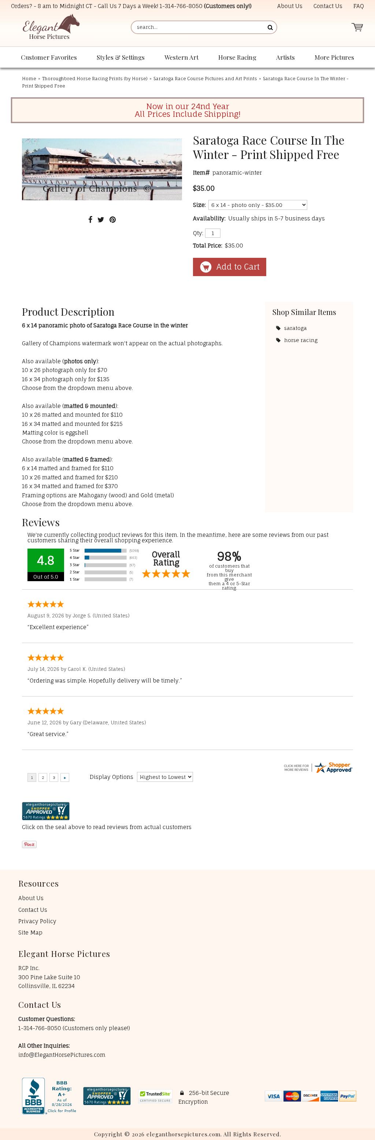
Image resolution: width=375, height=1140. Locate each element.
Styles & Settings (121, 57)
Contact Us (327, 6)
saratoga (295, 328)
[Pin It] (112, 219)
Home (29, 78)
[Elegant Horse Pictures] (50, 27)
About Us (289, 6)
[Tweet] (100, 219)
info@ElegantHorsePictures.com (61, 1054)
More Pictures (334, 57)
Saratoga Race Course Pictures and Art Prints (205, 78)
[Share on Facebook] (90, 219)
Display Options (111, 776)
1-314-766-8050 (181, 6)
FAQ (358, 6)
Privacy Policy (37, 921)
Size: (199, 204)
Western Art (181, 57)
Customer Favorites (49, 57)
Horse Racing (237, 57)
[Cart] (357, 27)
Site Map (30, 932)
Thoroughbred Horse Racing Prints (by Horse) (95, 78)
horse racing (301, 340)
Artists (285, 57)
